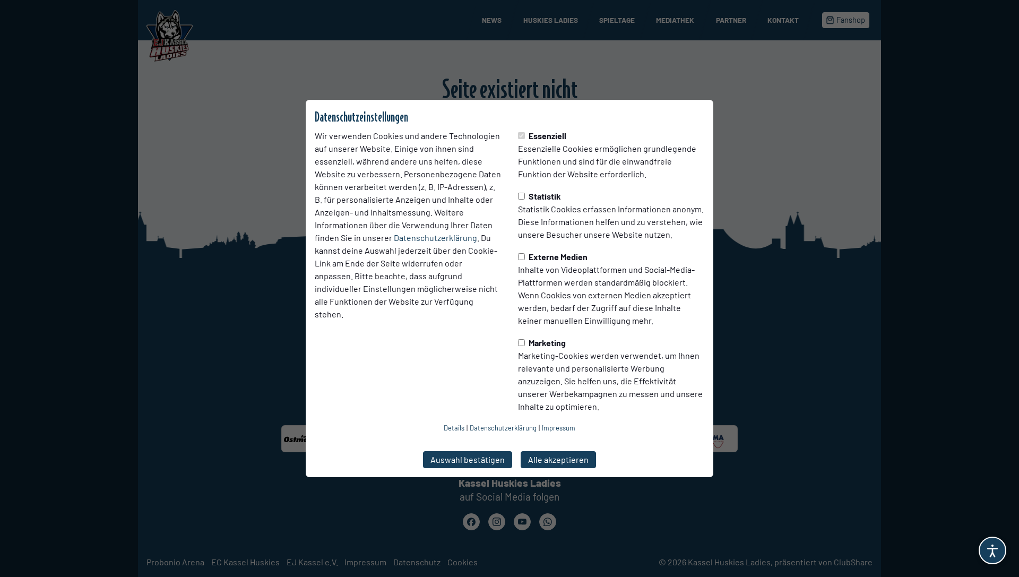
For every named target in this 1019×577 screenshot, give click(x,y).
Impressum (558, 428)
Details (454, 428)
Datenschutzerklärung (435, 237)
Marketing (546, 343)
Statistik (544, 196)
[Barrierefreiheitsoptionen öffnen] (992, 550)
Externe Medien (557, 257)
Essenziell (546, 136)
